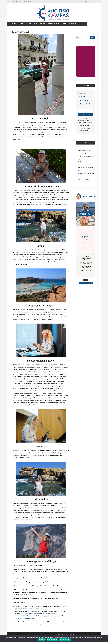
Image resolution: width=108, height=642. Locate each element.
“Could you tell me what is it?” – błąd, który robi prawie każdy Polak (86, 159)
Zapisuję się (86, 114)
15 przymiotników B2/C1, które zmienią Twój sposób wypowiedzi (86, 166)
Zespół (14, 23)
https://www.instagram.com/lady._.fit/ (32, 608)
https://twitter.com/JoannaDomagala (24, 618)
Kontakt (71, 23)
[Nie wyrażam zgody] (106, 638)
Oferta (21, 23)
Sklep (64, 23)
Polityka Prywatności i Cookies (60, 634)
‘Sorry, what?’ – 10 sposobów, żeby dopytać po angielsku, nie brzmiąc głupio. (85, 150)
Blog (35, 23)
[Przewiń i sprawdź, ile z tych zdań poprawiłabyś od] (85, 265)
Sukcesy (28, 23)
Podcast (42, 23)
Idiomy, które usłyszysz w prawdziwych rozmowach (84, 181)
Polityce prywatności (88, 122)
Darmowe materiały (53, 23)
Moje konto (83, 2)
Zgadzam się (42, 639)
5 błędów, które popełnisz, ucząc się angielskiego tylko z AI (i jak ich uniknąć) (86, 173)
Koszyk (89, 2)
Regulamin (95, 2)
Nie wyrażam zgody (52, 639)
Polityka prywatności (65, 639)
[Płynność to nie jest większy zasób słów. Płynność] (85, 239)
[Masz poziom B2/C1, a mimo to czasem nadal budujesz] (85, 214)
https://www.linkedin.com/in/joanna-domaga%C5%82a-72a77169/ (38, 613)
